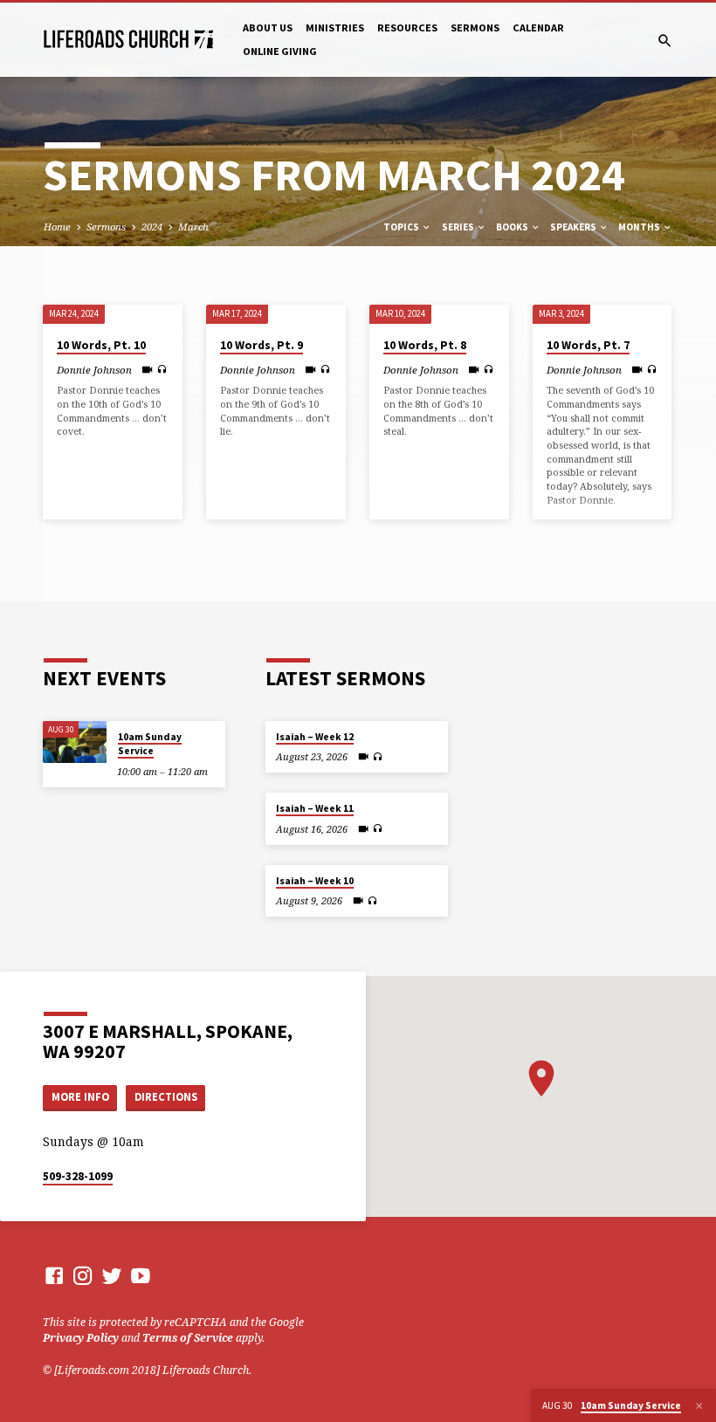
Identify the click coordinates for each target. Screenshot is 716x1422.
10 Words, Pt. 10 (101, 345)
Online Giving (280, 51)
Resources (407, 27)
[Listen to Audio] (162, 369)
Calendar (538, 27)
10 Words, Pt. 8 (424, 345)
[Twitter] (111, 1275)
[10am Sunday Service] (75, 742)
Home (57, 226)
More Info (80, 1096)
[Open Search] (665, 40)
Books (513, 227)
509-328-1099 (78, 1176)
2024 (151, 226)
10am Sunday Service (150, 744)
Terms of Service (187, 1337)
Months (640, 227)
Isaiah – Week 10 (315, 881)
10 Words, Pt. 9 (261, 345)
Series (459, 227)
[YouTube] (140, 1275)
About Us (268, 27)
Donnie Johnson (94, 369)
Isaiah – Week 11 (315, 808)
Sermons (475, 27)
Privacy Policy (81, 1337)
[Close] (699, 1405)
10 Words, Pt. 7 (588, 345)
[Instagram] (83, 1275)
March (193, 226)
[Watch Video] (147, 369)
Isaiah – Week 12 (315, 737)
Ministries (335, 27)
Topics (402, 227)
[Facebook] (54, 1275)
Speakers (574, 227)
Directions (165, 1096)
